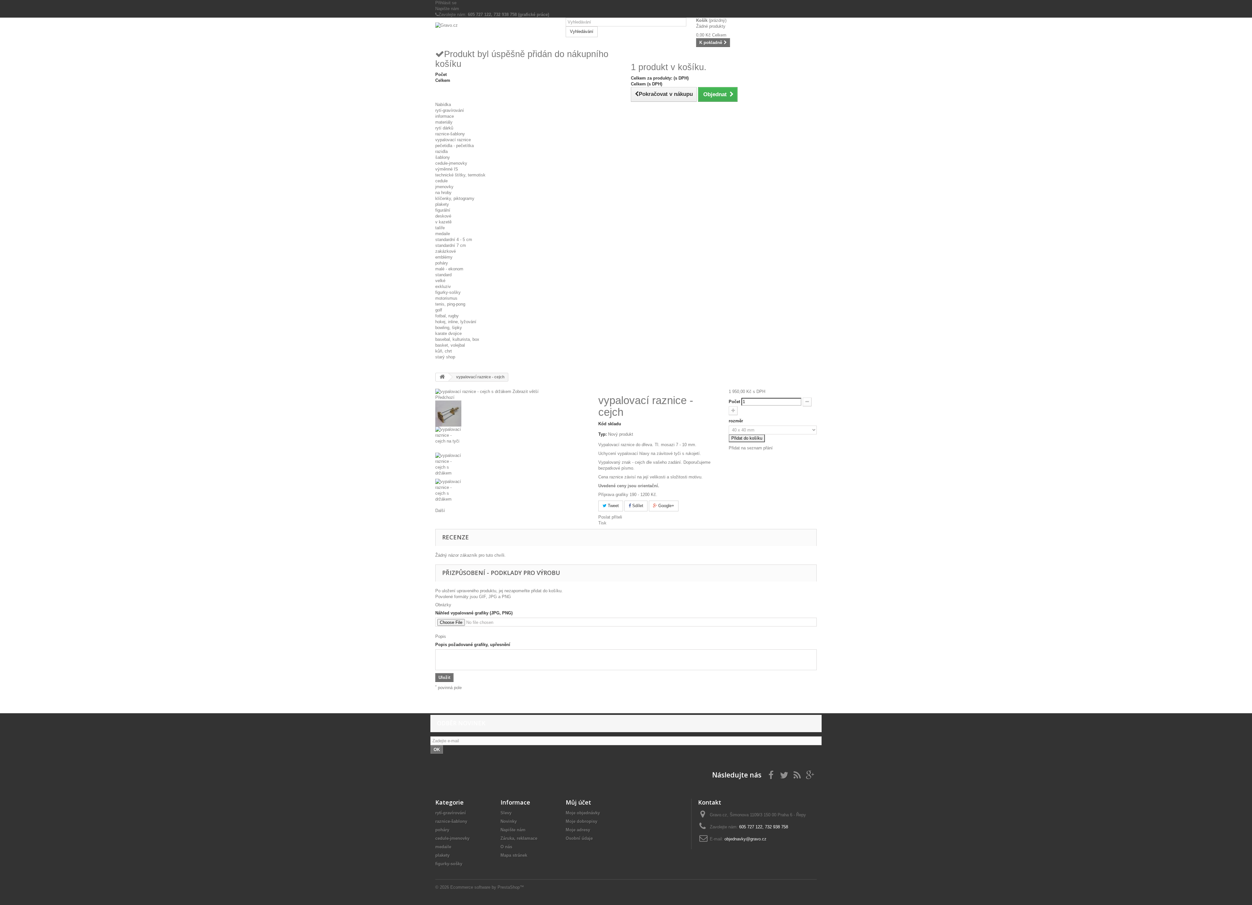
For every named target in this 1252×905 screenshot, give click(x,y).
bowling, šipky (448, 327)
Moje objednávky (583, 812)
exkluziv (443, 286)
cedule (441, 180)
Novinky (508, 821)
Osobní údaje (579, 838)
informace (444, 116)
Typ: (602, 434)
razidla (441, 151)
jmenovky (444, 186)
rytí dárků (444, 128)
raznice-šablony (450, 133)
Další (440, 510)
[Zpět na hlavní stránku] (442, 377)
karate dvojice (448, 333)
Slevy (506, 812)
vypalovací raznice (453, 139)
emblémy (444, 257)
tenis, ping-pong (450, 304)
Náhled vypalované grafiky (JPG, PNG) (474, 613)
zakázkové (445, 251)
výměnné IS (446, 169)
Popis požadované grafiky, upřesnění (472, 644)
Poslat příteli (610, 517)
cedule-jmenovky (451, 163)
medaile (442, 233)
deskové (443, 216)
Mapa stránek (513, 855)
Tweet (612, 505)
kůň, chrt (443, 351)
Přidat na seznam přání (751, 447)
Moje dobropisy (581, 821)
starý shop (445, 356)
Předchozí (445, 397)
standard (443, 274)
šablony (442, 157)
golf (438, 310)
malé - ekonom (449, 268)
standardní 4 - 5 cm (453, 239)
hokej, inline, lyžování (455, 321)
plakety (442, 204)
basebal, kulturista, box (457, 339)
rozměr (736, 420)
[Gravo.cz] (495, 33)
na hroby (443, 192)
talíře (440, 227)
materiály (444, 122)
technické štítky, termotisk (460, 175)
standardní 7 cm (450, 245)
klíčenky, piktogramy (454, 198)
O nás (506, 846)
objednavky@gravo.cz (745, 839)
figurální (442, 210)
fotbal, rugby (447, 315)
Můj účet (578, 802)
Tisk (602, 522)
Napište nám (447, 8)
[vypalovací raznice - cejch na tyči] (512, 440)
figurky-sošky (448, 292)
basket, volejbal (450, 345)
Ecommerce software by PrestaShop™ (487, 887)
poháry (441, 263)
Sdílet (637, 505)
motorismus (446, 298)
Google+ (665, 505)
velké (440, 280)
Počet (734, 401)
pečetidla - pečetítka (454, 145)
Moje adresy (578, 829)
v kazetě (443, 221)
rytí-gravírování (449, 110)
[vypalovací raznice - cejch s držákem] (512, 413)
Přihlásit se (445, 2)
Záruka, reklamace (518, 838)
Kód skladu (609, 423)
